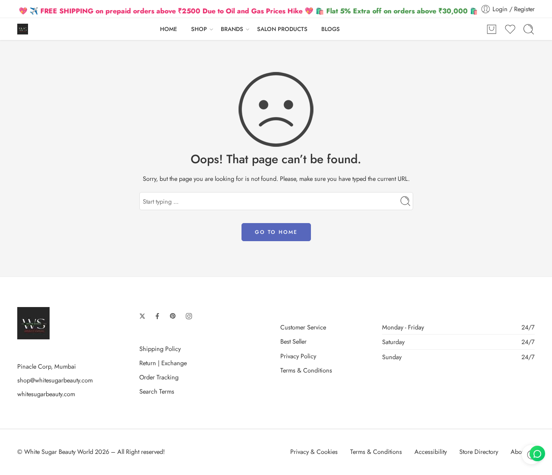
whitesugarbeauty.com (46, 393)
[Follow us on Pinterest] (172, 316)
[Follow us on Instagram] (189, 316)
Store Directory (478, 451)
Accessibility (430, 451)
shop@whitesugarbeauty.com (55, 380)
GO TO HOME (276, 232)
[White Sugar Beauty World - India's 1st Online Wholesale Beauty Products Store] (22, 29)
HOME (168, 29)
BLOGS (330, 29)
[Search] (529, 29)
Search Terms (156, 391)
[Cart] (492, 29)
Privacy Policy (298, 355)
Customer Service (303, 327)
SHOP (199, 29)
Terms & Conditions (306, 370)
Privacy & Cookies (314, 451)
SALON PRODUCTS (282, 29)
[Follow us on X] (142, 316)
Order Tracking (159, 377)
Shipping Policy (160, 348)
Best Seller (293, 341)
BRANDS (232, 29)
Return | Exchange (163, 362)
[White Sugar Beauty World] (33, 322)
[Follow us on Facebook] (157, 316)
